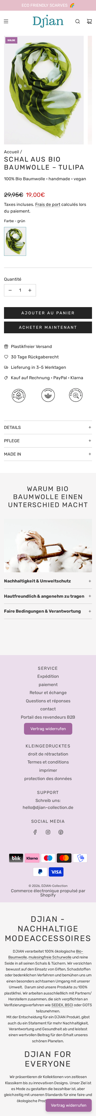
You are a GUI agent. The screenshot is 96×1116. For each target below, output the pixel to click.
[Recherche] (77, 21)
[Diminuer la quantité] (10, 290)
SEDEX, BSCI (62, 1005)
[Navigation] (6, 21)
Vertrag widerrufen (68, 1105)
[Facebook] (35, 832)
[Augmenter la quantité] (30, 290)
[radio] (15, 242)
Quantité (12, 279)
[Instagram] (48, 832)
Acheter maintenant (48, 327)
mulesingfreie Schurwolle (50, 957)
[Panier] (89, 21)
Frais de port (47, 204)
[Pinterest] (61, 832)
